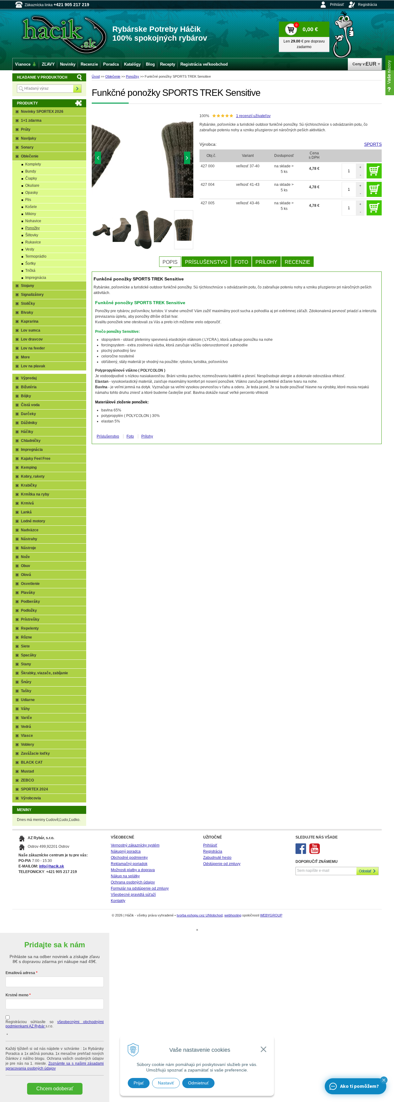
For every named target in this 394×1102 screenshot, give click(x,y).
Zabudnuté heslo (217, 857)
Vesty (29, 249)
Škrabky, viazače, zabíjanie (44, 673)
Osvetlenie (30, 584)
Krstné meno (17, 995)
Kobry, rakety (33, 476)
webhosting (232, 915)
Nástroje (28, 548)
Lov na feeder (33, 348)
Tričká (30, 270)
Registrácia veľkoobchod (204, 64)
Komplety (33, 164)
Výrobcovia (31, 798)
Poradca (111, 64)
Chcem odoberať (54, 1088)
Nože (25, 557)
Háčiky (27, 432)
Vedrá (26, 726)
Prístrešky (30, 619)
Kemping (29, 467)
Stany (26, 664)
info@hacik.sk (51, 866)
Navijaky (28, 138)
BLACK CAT (31, 762)
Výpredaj (29, 378)
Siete (25, 646)
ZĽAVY (48, 64)
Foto (241, 262)
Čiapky (31, 178)
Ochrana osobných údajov (133, 882)
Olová (26, 575)
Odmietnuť (198, 1082)
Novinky (67, 64)
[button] (384, 1080)
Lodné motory (33, 521)
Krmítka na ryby (35, 494)
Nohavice (33, 221)
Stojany (27, 286)
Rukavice (33, 242)
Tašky (26, 691)
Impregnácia (35, 278)
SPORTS (373, 144)
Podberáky (30, 601)
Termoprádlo (35, 256)
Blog (150, 64)
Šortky (30, 263)
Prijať (139, 1082)
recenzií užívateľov (253, 116)
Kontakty (118, 901)
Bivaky (27, 312)
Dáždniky (29, 423)
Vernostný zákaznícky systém (135, 845)
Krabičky (29, 485)
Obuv (25, 566)
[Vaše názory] (389, 75)
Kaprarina (29, 321)
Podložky (29, 610)
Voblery (27, 744)
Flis (28, 200)
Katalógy (132, 64)
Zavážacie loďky (35, 753)
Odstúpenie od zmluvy (221, 864)
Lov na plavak (33, 366)
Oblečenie (112, 76)
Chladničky (31, 441)
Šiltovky (31, 235)
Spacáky (28, 655)
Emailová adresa (20, 973)
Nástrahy (29, 539)
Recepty (167, 64)
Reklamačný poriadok (129, 864)
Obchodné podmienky (129, 857)
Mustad (27, 771)
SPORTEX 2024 (34, 789)
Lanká (26, 512)
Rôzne (26, 637)
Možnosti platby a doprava (133, 870)
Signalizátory (32, 294)
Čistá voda (30, 405)
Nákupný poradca (126, 851)
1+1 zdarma (31, 120)
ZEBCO (27, 780)
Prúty (25, 129)
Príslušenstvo (206, 262)
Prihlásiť (337, 4)
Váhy (25, 709)
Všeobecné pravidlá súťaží (133, 894)
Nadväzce (29, 530)
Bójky (26, 396)
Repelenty (30, 628)
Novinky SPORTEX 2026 (42, 111)
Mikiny (30, 214)
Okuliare (32, 185)
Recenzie (297, 262)
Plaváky (28, 592)
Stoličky (28, 303)
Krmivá (27, 503)
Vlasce (27, 735)
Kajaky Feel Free (35, 458)
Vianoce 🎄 (26, 64)
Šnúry (26, 682)
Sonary (27, 147)
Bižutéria (29, 387)
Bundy (30, 171)
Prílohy (266, 262)
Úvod (96, 76)
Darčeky (28, 414)
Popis (170, 262)
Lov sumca (30, 330)
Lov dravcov (32, 339)
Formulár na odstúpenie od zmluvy (140, 888)
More (25, 357)
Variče (26, 718)
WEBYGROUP (271, 915)
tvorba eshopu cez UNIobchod (200, 915)
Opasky (31, 192)
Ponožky (132, 76)
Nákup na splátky (125, 876)
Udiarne (28, 700)
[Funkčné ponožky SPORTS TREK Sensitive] (142, 159)
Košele (31, 207)
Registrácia (367, 4)
